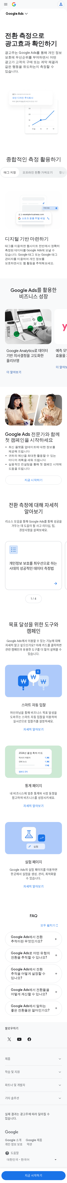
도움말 (15, 1153)
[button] (33, 939)
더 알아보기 (14, 372)
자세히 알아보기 (33, 729)
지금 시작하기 (33, 1175)
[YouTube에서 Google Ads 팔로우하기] (19, 1039)
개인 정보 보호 (14, 1144)
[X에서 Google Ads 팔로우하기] (9, 1039)
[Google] (11, 1132)
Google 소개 (13, 1140)
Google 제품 (34, 1140)
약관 (29, 1144)
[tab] (10, 172)
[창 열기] (6, 4)
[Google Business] (14, 4)
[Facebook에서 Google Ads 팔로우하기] (29, 1039)
